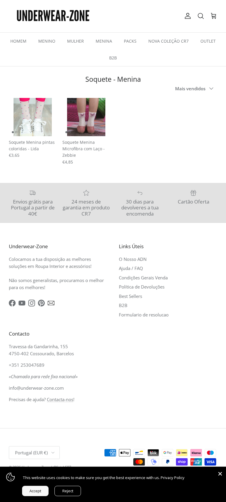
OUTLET (208, 41)
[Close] (220, 473)
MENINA (104, 41)
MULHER (75, 41)
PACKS (130, 41)
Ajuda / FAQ (131, 268)
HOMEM (18, 41)
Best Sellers (130, 296)
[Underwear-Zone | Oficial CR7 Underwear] (53, 16)
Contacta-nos (60, 399)
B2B (113, 58)
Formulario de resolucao (144, 315)
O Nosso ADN (133, 259)
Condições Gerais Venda (143, 278)
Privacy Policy (173, 477)
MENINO (46, 41)
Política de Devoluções (141, 287)
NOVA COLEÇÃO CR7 (168, 41)
